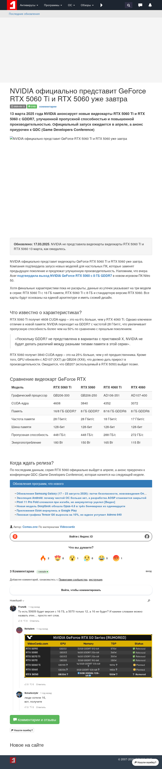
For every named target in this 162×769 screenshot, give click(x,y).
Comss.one (30, 527)
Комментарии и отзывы (36, 719)
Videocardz (67, 527)
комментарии (48, 106)
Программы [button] (52, 5)
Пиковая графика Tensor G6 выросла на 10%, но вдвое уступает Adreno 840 (69, 514)
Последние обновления (24, 14)
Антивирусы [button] (28, 5)
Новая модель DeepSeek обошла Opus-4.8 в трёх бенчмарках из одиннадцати (71, 506)
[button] (101, 5)
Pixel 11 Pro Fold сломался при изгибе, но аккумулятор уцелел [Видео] (66, 502)
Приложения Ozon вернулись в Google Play (47, 510)
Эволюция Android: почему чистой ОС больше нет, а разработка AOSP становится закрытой (81, 498)
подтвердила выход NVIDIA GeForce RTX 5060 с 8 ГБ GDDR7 (64, 275)
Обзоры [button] (86, 5)
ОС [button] (70, 5)
